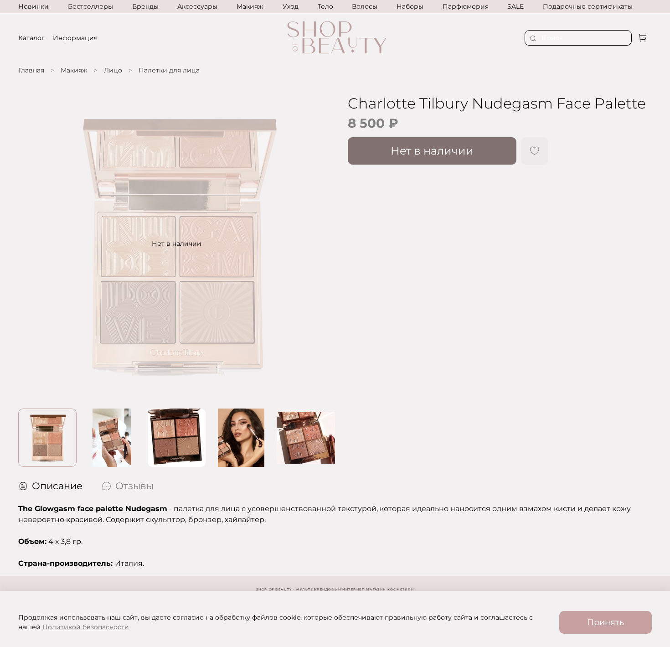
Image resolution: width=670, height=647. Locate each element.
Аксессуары (197, 6)
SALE (515, 6)
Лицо (113, 70)
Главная (31, 70)
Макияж (250, 6)
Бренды (145, 6)
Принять (605, 622)
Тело (325, 6)
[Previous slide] (31, 243)
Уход (291, 6)
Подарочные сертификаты (588, 6)
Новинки (33, 6)
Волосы (364, 6)
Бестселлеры (90, 6)
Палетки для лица (169, 70)
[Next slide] (322, 243)
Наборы (410, 6)
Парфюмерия (466, 6)
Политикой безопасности (85, 627)
